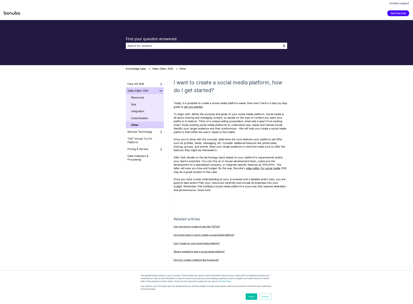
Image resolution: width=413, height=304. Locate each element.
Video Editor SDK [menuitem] (137, 90)
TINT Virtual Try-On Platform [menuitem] (139, 140)
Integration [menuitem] (137, 111)
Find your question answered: (151, 39)
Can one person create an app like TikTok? (197, 226)
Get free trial (398, 13)
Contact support (399, 3)
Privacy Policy (225, 281)
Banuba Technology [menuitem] (139, 131)
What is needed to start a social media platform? (199, 251)
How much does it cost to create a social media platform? (204, 235)
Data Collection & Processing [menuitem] (137, 157)
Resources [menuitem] (137, 97)
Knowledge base (136, 68)
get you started (193, 106)
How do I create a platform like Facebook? (196, 260)
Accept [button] (251, 296)
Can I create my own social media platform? (197, 243)
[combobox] (203, 46)
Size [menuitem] (133, 104)
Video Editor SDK (162, 68)
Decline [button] (265, 296)
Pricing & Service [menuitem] (137, 149)
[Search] (284, 46)
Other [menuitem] (135, 125)
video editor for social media (263, 168)
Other (182, 68)
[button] (161, 84)
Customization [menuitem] (139, 118)
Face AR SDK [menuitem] (135, 83)
